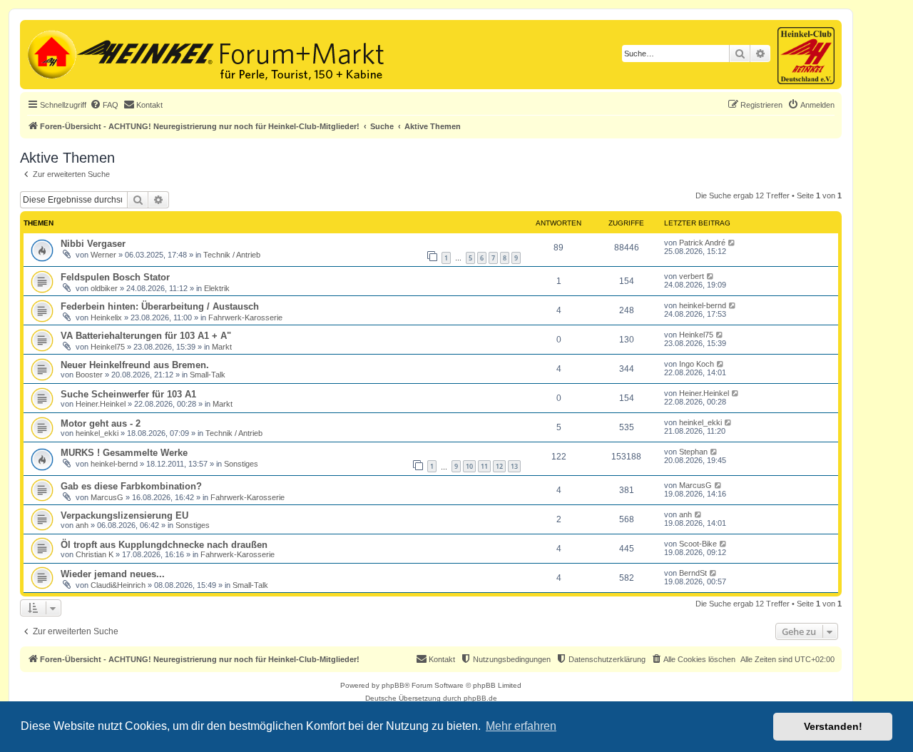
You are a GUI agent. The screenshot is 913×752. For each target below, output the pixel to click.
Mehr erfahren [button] (521, 726)
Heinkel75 (108, 346)
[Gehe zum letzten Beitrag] (732, 242)
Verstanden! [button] (833, 726)
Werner (103, 254)
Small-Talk (207, 374)
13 (514, 466)
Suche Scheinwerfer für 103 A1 (128, 394)
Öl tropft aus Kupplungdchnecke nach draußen (164, 544)
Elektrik (217, 288)
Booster (89, 374)
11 (484, 466)
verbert (691, 276)
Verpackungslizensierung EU (124, 515)
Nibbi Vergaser (93, 243)
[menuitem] (104, 104)
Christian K (94, 554)
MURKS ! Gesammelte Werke (124, 452)
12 (499, 466)
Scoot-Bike (698, 543)
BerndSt (693, 573)
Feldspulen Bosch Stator (115, 277)
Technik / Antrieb (231, 254)
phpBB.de (480, 698)
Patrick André (702, 242)
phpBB (393, 685)
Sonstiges (241, 463)
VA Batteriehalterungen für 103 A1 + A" (146, 335)
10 (469, 466)
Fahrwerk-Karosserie (245, 317)
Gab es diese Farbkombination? (131, 486)
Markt (222, 346)
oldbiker (104, 288)
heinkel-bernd (702, 305)
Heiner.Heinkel (101, 404)
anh (82, 525)
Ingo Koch (696, 364)
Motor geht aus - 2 (101, 423)
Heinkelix (106, 317)
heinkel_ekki (97, 433)
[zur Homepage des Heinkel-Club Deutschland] (50, 53)
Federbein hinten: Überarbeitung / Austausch (160, 306)
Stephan (693, 451)
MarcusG (107, 497)
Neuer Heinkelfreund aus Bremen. (135, 365)
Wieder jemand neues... (113, 574)
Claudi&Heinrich (118, 585)
